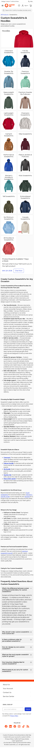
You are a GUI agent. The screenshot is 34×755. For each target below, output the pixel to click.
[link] (10, 5)
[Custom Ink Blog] (28, 726)
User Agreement (17, 741)
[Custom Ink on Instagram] (19, 726)
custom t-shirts (25, 737)
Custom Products (8, 735)
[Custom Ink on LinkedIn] (10, 726)
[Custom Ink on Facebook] (6, 726)
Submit (28, 709)
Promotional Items (19, 735)
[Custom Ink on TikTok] (23, 726)
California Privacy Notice (21, 739)
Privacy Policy (9, 739)
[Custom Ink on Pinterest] (15, 726)
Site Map (28, 735)
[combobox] (17, 10)
